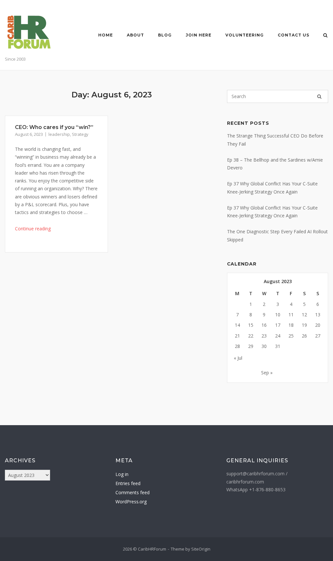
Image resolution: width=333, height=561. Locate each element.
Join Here (198, 35)
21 (237, 336)
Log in (121, 474)
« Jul (238, 358)
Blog (165, 35)
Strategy (80, 134)
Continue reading (33, 228)
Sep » (267, 372)
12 (304, 314)
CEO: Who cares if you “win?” (54, 127)
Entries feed (127, 483)
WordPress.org (131, 501)
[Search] (319, 96)
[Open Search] (325, 36)
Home (105, 35)
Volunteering (244, 35)
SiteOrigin (200, 549)
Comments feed (132, 492)
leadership (59, 134)
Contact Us (293, 35)
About (135, 35)
